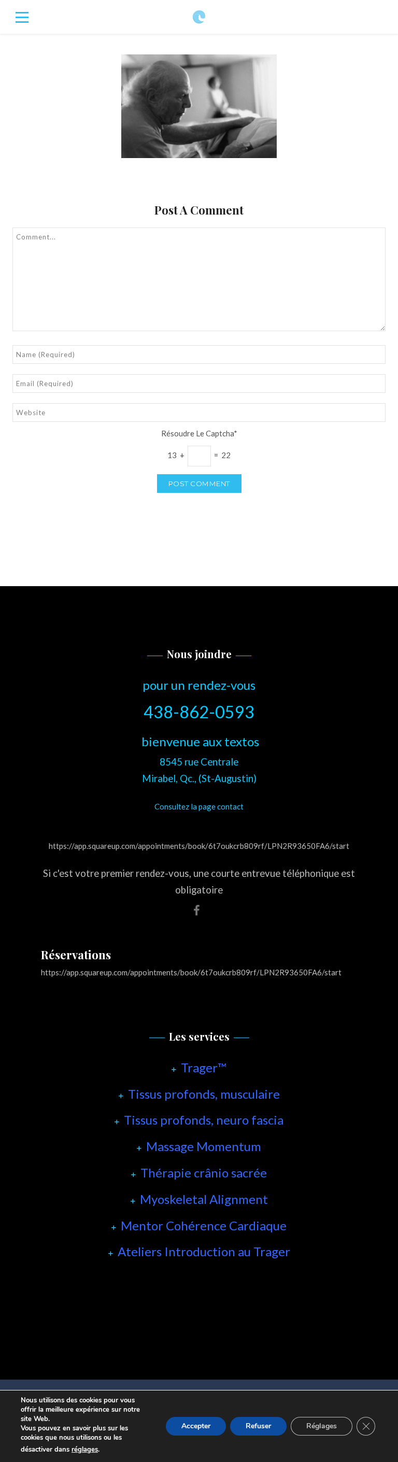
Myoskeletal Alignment (204, 1198)
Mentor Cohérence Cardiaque (204, 1225)
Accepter (195, 1426)
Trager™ (203, 1067)
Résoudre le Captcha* (199, 433)
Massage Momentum (203, 1146)
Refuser (258, 1426)
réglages (85, 1449)
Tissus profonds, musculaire (204, 1093)
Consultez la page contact (199, 806)
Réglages (321, 1426)
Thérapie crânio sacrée (203, 1172)
